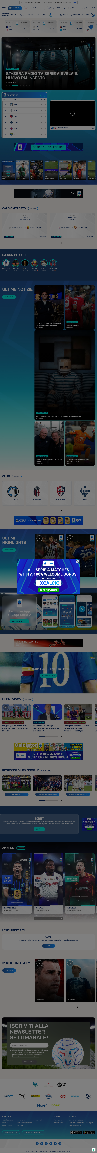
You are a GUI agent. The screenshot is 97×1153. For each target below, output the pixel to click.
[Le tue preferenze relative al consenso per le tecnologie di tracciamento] (93, 1149)
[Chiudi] (77, 561)
